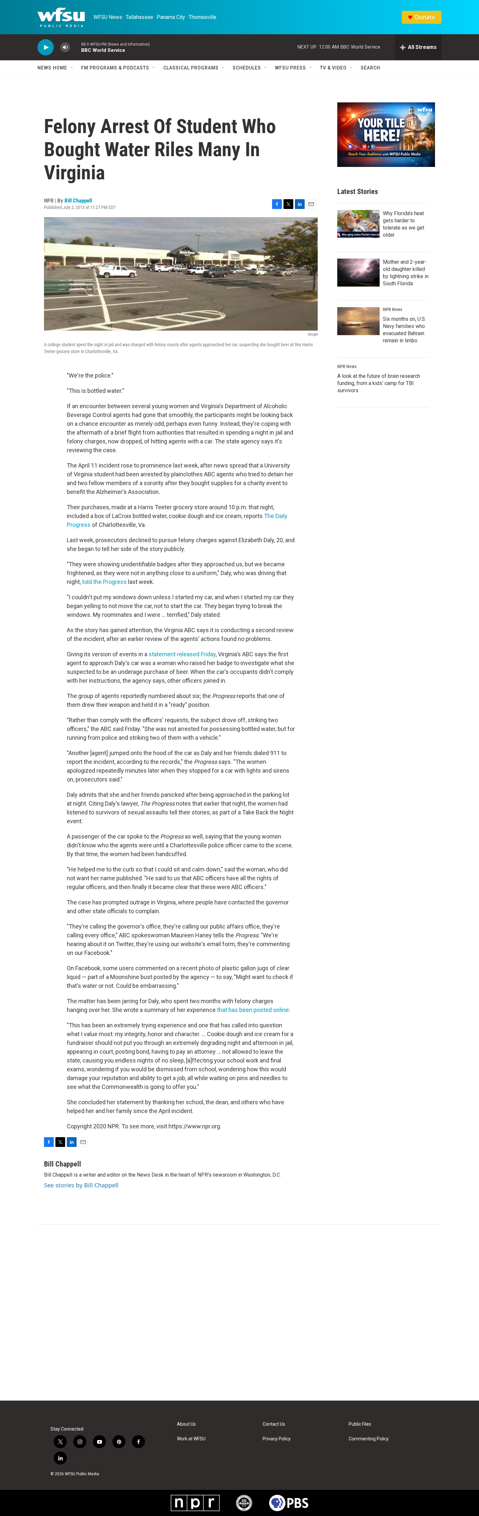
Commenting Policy (369, 1438)
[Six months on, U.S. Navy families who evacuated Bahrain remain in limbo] (358, 321)
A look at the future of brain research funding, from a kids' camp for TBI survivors (378, 383)
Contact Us (274, 1424)
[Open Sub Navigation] (72, 67)
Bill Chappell (78, 200)
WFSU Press (290, 67)
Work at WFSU (191, 1438)
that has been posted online (253, 1009)
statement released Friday (182, 654)
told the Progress (104, 581)
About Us (186, 1424)
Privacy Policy (277, 1438)
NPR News (392, 309)
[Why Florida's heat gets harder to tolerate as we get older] (358, 224)
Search (370, 67)
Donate (425, 17)
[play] (45, 47)
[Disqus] (239, 1312)
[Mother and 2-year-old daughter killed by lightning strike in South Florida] (358, 273)
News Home (52, 67)
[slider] (76, 47)
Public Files (360, 1424)
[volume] (65, 47)
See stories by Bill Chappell (81, 1185)
